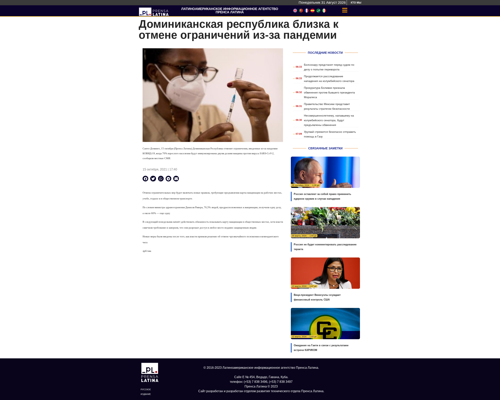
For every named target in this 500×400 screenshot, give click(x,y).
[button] (145, 178)
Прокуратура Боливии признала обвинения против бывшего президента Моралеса (329, 92)
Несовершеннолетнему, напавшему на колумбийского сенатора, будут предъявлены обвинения (329, 120)
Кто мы (356, 2)
